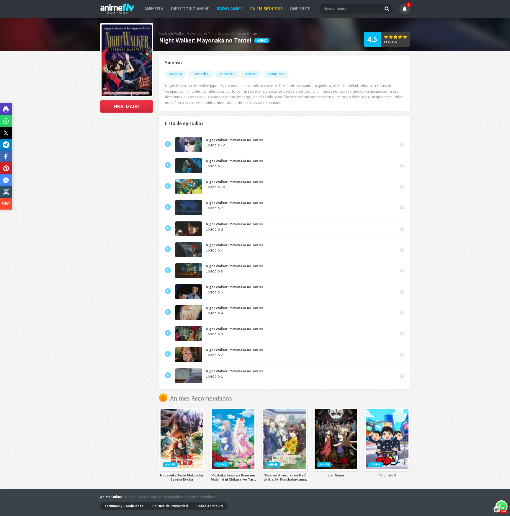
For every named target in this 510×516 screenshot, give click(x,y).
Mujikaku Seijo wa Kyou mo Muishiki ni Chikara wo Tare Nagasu (233, 477)
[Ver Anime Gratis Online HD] (117, 9)
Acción (175, 74)
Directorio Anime (190, 8)
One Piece (300, 8)
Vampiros (275, 74)
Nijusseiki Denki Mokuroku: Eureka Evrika (182, 477)
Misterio (227, 74)
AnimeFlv (154, 8)
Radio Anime (230, 8)
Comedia (200, 74)
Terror (251, 74)
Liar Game (336, 475)
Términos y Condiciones (123, 506)
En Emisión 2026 (266, 8)
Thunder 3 (387, 475)
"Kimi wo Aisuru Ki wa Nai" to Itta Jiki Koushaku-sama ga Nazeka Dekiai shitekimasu (284, 477)
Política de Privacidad (170, 506)
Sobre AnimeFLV (210, 506)
